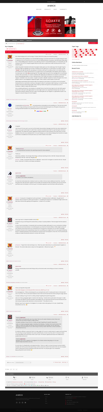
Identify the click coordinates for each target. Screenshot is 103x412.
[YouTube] (25, 403)
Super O (83, 54)
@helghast (17, 245)
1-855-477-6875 (69, 400)
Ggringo (7, 356)
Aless (86, 53)
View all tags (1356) (76, 59)
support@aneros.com (71, 404)
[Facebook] (17, 403)
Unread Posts (49, 382)
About (46, 403)
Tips (88, 54)
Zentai (10, 130)
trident (78, 54)
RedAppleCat (75, 94)
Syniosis (74, 108)
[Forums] (6, 43)
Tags (55, 382)
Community (63, 9)
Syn (92, 54)
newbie (84, 51)
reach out (74, 398)
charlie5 (7, 99)
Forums (8, 40)
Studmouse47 (75, 74)
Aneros (79, 51)
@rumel (22, 148)
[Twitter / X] (20, 403)
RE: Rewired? (74, 101)
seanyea (74, 103)
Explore (38, 9)
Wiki (46, 398)
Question (83, 49)
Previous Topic (57, 362)
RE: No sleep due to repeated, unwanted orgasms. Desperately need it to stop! (82, 85)
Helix (89, 49)
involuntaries (80, 53)
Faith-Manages (12, 99)
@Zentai (17, 159)
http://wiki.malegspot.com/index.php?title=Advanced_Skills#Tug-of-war (32, 290)
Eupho (91, 53)
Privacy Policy (80, 410)
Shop (55, 9)
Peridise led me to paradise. (77, 71)
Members (22, 40)
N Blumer (35, 382)
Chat (46, 401)
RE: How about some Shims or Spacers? (80, 76)
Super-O (73, 51)
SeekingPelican (13, 282)
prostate (94, 49)
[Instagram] (22, 403)
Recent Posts (29, 40)
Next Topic (64, 362)
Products (47, 9)
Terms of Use (85, 410)
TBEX (74, 83)
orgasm (78, 49)
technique (73, 53)
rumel (10, 108)
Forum (46, 396)
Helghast (16, 99)
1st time (79, 56)
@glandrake (18, 173)
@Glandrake (26, 105)
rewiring (73, 56)
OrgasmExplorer (76, 78)
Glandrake (10, 60)
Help (73, 49)
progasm (90, 51)
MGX (73, 54)
